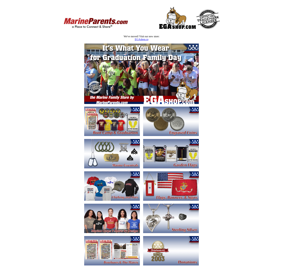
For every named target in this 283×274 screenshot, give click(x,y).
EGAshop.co (141, 39)
